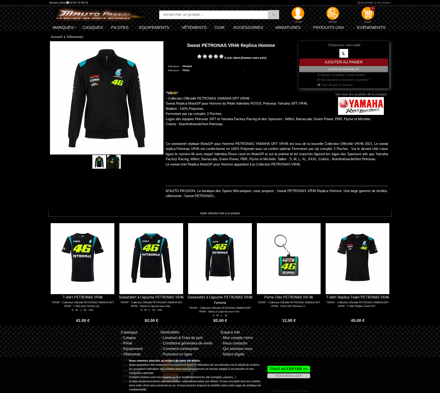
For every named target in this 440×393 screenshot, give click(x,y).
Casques (93, 27)
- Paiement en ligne (176, 354)
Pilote (186, 70)
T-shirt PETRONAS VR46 (83, 297)
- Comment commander (180, 349)
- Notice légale (233, 354)
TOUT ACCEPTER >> (289, 369)
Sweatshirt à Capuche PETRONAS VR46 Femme (220, 300)
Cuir (219, 27)
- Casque (128, 338)
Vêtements (194, 27)
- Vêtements (130, 354)
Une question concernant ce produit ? (345, 79)
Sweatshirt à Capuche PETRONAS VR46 (151, 297)
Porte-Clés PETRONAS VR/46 (288, 297)
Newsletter (367, 2)
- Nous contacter (234, 343)
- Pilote (126, 343)
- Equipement (132, 349)
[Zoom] (106, 97)
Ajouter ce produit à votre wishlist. (343, 75)
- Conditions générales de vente (186, 343)
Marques (63, 27)
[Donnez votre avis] (253, 58)
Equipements (154, 27)
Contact (385, 2)
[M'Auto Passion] (101, 14)
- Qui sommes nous (236, 349)
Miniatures (288, 27)
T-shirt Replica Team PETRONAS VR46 (357, 297)
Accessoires (248, 27)
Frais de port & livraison (336, 85)
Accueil (57, 37)
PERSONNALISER (288, 375)
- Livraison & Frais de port (181, 338)
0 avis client (232, 58)
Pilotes (120, 27)
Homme (187, 66)
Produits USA (328, 27)
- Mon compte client (237, 338)
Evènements (371, 27)
